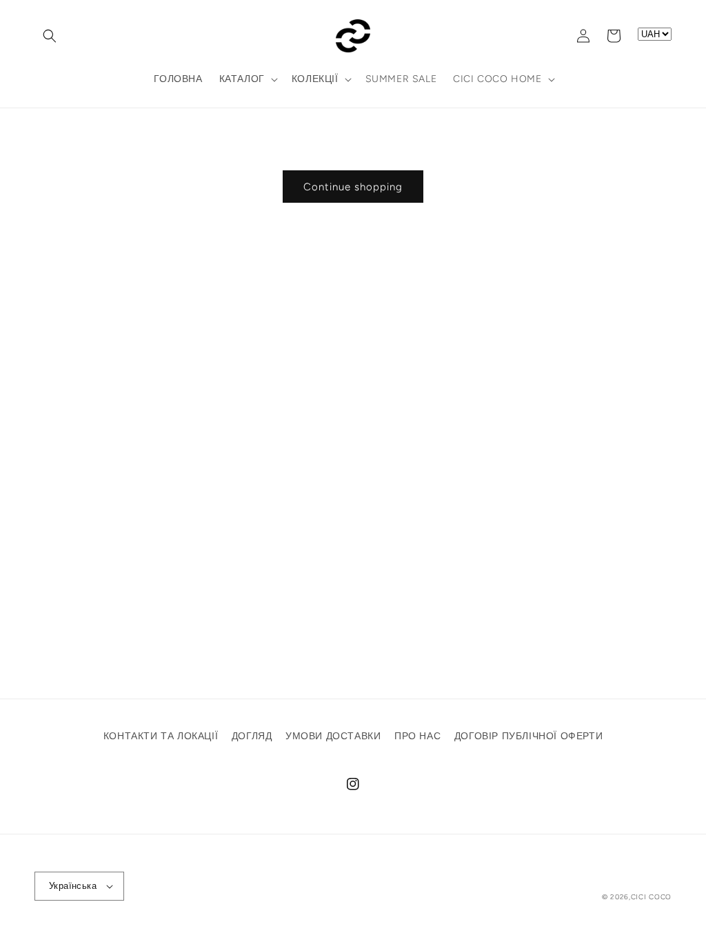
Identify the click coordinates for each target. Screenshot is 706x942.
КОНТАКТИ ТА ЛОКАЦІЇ (160, 736)
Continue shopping (353, 187)
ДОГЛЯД (252, 736)
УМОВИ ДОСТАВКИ (333, 736)
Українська (73, 886)
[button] (49, 36)
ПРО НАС (417, 736)
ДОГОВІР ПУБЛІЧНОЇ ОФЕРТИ (528, 736)
